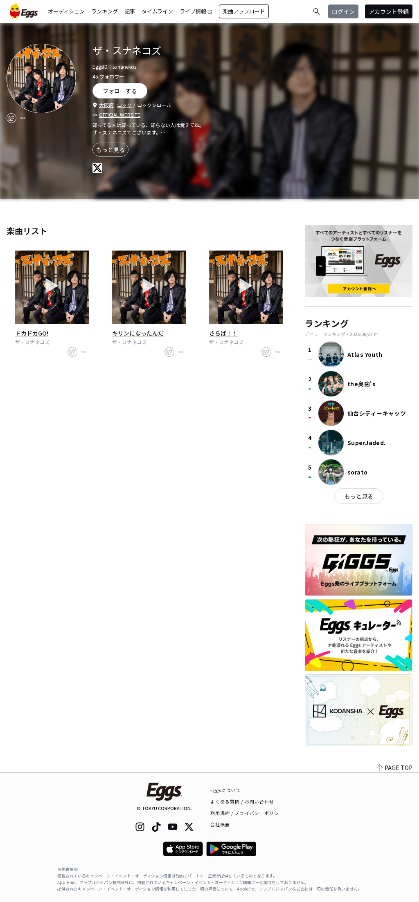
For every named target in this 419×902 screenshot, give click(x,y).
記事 (129, 11)
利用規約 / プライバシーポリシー (247, 813)
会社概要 (220, 824)
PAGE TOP (398, 767)
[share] (11, 118)
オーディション (66, 11)
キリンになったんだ (138, 333)
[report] (23, 118)
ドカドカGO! (31, 333)
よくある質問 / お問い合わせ (242, 801)
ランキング (104, 11)
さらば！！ (223, 333)
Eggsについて (225, 790)
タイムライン (157, 11)
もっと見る (110, 149)
